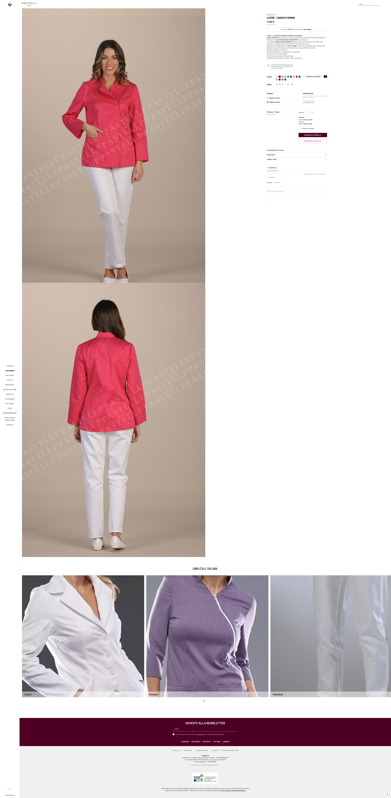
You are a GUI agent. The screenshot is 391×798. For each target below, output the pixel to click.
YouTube (216, 742)
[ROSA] (282, 79)
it (8, 789)
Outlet (10, 380)
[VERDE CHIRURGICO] (288, 76)
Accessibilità (215, 750)
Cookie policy (188, 750)
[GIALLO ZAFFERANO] (293, 76)
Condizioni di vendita (201, 750)
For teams (10, 375)
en (11, 789)
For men (10, 366)
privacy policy (201, 734)
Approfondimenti (10, 413)
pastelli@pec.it (202, 762)
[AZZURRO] (276, 79)
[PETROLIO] (299, 76)
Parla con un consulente (9, 419)
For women (9, 371)
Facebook (185, 742)
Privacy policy (176, 750)
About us (9, 394)
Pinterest (207, 742)
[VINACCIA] (296, 76)
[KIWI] (282, 76)
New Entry (9, 385)
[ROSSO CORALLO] (279, 76)
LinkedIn (226, 742)
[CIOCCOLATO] (285, 79)
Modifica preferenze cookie (230, 750)
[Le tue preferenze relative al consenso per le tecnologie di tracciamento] (387, 794)
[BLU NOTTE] (279, 79)
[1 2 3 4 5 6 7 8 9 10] (311, 112)
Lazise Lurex (298, 58)
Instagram (196, 742)
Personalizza (309, 102)
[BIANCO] (276, 76)
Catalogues (9, 399)
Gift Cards (10, 404)
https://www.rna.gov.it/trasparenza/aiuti (233, 790)
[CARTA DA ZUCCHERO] (291, 76)
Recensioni (272, 168)
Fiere (10, 408)
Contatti (9, 425)
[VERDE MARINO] (285, 76)
